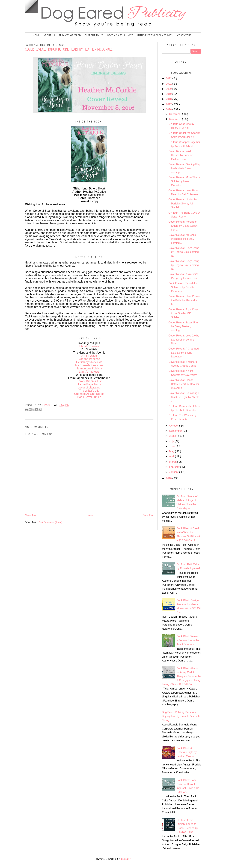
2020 (169, 88)
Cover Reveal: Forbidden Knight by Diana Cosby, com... (183, 225)
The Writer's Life (89, 390)
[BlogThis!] (30, 409)
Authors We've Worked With (155, 35)
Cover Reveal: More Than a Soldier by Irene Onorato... (184, 181)
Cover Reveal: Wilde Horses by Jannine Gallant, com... (180, 155)
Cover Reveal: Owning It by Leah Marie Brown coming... (184, 168)
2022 (169, 78)
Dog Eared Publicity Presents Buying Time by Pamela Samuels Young (181, 716)
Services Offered (70, 35)
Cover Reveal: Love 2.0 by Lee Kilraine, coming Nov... (183, 339)
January (174, 471)
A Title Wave (89, 355)
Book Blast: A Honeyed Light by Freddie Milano (187, 752)
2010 (169, 478)
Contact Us (184, 35)
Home (36, 35)
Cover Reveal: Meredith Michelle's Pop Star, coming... (182, 238)
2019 (169, 93)
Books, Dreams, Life (89, 381)
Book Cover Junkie (89, 397)
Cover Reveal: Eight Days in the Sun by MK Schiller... (183, 313)
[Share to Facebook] (36, 409)
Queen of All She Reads (89, 393)
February (174, 466)
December (175, 113)
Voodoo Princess (89, 358)
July (172, 441)
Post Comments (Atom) (50, 522)
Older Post (148, 515)
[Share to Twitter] (33, 409)
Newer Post (30, 515)
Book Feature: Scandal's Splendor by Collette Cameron (182, 287)
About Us (49, 35)
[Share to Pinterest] (40, 409)
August (173, 435)
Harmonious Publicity (89, 368)
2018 (169, 98)
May (172, 451)
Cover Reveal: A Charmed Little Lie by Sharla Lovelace (183, 352)
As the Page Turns (89, 384)
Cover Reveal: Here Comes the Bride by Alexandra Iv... (184, 300)
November (175, 119)
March (173, 461)
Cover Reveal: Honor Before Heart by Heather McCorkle (183, 383)
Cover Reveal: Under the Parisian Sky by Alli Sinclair (182, 203)
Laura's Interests (89, 371)
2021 (169, 83)
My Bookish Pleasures (89, 365)
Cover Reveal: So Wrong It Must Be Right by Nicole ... (183, 396)
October (174, 425)
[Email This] (26, 409)
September (176, 430)
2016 (169, 109)
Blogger (126, 858)
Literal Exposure (89, 346)
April (172, 456)
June (172, 446)
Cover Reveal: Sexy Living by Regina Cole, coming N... (183, 251)
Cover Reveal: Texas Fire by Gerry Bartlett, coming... (183, 326)
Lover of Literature (89, 387)
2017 (169, 104)
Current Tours (94, 35)
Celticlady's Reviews (89, 362)
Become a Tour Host (120, 35)
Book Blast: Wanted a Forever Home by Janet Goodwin (188, 640)
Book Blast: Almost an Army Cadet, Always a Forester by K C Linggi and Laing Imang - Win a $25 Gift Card (181, 676)
